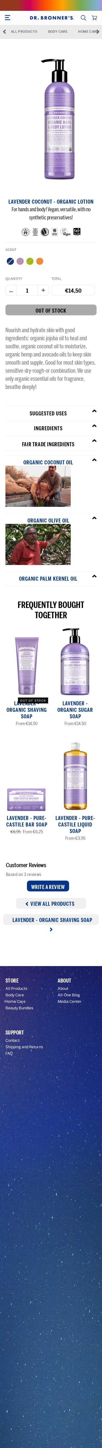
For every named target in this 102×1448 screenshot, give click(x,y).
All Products (16, 988)
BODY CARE (57, 31)
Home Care (15, 1001)
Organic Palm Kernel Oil (48, 579)
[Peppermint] (10, 261)
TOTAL (56, 279)
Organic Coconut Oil (48, 462)
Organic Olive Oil (48, 520)
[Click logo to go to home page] (51, 17)
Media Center (70, 1001)
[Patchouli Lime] (30, 261)
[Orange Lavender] (40, 261)
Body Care (14, 995)
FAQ (9, 1053)
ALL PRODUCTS (24, 31)
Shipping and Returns (24, 1047)
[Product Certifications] (25, 233)
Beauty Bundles (19, 1008)
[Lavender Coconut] (20, 261)
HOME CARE (88, 31)
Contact (12, 1040)
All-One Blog (69, 995)
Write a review (48, 887)
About (63, 988)
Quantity (13, 279)
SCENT (11, 250)
